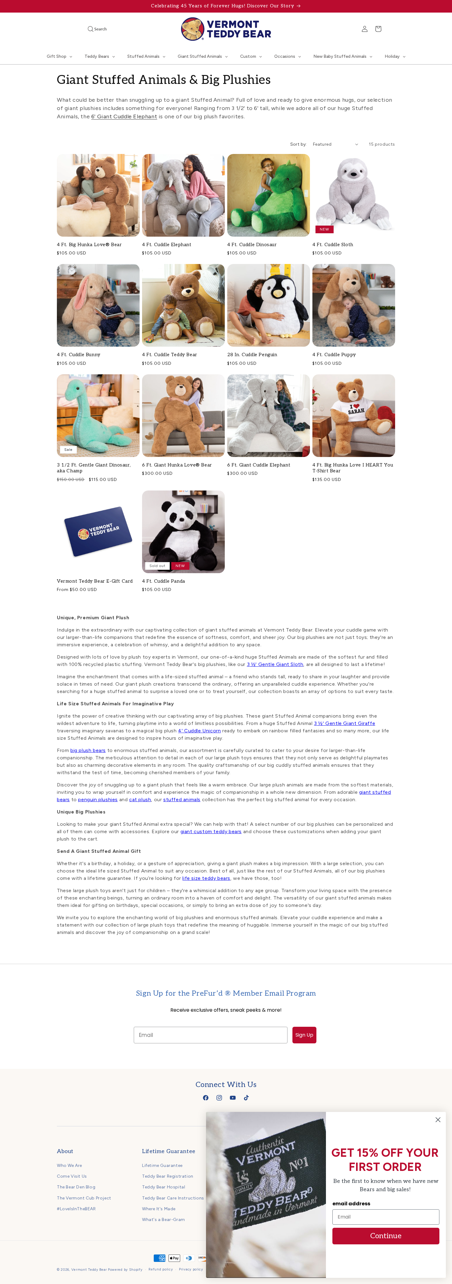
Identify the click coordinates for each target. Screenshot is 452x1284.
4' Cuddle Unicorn (199, 731)
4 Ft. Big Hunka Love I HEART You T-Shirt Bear (352, 468)
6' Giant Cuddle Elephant (124, 116)
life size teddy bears (206, 878)
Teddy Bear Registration (167, 1176)
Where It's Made (159, 1208)
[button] (89, 29)
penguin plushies (98, 799)
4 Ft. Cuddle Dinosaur (252, 244)
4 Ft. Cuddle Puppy (334, 354)
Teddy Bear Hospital (163, 1187)
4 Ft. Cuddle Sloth (332, 244)
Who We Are (69, 1165)
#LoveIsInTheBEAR (76, 1208)
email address (351, 1203)
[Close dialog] (438, 1119)
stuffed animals (181, 799)
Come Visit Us (72, 1176)
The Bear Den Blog (76, 1187)
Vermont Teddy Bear (89, 1270)
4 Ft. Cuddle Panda (163, 581)
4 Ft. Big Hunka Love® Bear (89, 244)
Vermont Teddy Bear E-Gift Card (95, 581)
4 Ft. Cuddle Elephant (167, 244)
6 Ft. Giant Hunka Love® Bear (177, 465)
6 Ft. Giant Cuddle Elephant (258, 465)
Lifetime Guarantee (162, 1165)
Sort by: (298, 144)
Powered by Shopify (125, 1270)
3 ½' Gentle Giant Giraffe (344, 723)
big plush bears (88, 750)
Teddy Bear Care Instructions (173, 1198)
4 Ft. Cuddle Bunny (79, 354)
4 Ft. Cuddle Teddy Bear (169, 354)
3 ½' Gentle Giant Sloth (275, 664)
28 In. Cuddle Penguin (252, 354)
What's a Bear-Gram (163, 1219)
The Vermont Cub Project (84, 1198)
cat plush (140, 799)
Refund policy (161, 1269)
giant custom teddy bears (211, 831)
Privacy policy (191, 1269)
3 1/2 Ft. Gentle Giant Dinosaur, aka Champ (94, 468)
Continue (386, 1235)
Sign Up (304, 1034)
